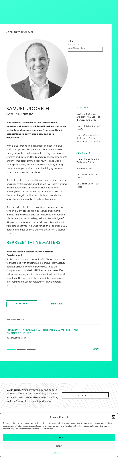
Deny (59, 446)
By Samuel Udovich (16, 338)
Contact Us (85, 395)
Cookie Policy (57, 453)
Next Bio (57, 303)
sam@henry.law (76, 48)
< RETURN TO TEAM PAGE (19, 32)
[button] (113, 417)
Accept (59, 437)
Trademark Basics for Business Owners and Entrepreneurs (42, 331)
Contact (21, 303)
